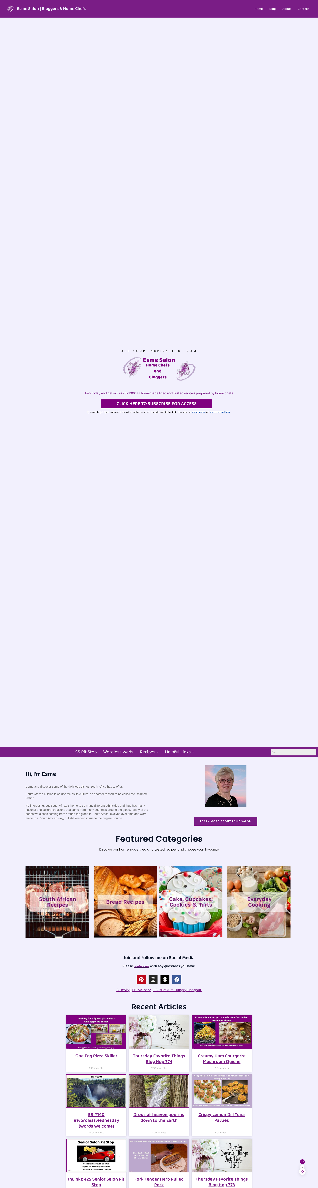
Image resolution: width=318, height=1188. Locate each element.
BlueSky (123, 990)
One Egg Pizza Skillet (96, 1056)
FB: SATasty (141, 990)
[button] (149, 752)
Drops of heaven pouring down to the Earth (159, 1117)
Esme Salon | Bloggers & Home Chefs (51, 8)
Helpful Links (178, 752)
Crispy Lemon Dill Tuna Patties (221, 1117)
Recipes (147, 752)
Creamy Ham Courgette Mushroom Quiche (222, 1059)
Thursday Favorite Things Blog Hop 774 (159, 1059)
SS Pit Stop (86, 752)
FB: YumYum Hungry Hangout (177, 990)
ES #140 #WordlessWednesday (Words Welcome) (96, 1120)
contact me (141, 966)
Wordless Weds (118, 752)
